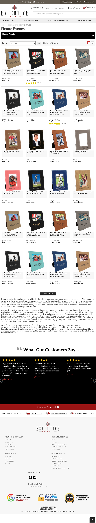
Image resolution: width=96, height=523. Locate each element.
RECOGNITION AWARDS (59, 461)
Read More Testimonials (47, 407)
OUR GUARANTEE (10, 447)
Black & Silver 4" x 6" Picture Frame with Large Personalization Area (13, 112)
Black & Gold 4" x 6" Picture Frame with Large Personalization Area (36, 71)
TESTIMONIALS (9, 449)
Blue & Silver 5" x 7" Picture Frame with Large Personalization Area (59, 274)
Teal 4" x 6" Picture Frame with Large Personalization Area (35, 112)
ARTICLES (8, 456)
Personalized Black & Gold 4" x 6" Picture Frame (35, 152)
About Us (54, 8)
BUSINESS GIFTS (56, 456)
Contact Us (62, 8)
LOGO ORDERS (9, 461)
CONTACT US (9, 442)
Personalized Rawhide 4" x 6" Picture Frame (59, 152)
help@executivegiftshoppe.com (38, 486)
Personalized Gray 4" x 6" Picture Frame (82, 152)
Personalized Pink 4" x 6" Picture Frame (12, 192)
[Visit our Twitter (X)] (35, 477)
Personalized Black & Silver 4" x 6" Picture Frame (36, 192)
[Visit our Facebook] (30, 477)
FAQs (53, 440)
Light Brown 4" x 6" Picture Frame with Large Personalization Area (12, 71)
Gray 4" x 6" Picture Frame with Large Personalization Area (82, 71)
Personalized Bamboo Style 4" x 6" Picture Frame (83, 192)
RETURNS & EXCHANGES (59, 444)
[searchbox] (64, 13)
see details (90, 2)
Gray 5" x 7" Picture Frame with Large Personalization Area (82, 234)
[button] (90, 42)
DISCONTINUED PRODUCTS (60, 468)
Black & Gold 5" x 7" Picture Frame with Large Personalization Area (36, 234)
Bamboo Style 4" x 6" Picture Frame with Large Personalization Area (82, 112)
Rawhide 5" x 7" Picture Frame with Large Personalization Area (58, 234)
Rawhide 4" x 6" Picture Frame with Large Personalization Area (58, 71)
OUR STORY (8, 444)
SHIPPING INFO (56, 442)
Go (39, 43)
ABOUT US (8, 440)
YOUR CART (91, 8)
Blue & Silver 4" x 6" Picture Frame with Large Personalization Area (59, 112)
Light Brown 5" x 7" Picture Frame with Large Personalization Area (12, 234)
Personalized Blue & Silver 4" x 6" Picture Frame (59, 192)
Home (47, 8)
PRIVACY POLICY (57, 449)
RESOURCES (8, 459)
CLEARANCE (55, 466)
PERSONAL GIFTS (57, 459)
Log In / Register (74, 8)
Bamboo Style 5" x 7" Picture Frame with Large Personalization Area (82, 274)
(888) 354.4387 (38, 8)
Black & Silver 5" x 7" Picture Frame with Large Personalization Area (13, 274)
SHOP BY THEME (57, 463)
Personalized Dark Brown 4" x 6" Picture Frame (13, 152)
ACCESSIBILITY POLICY (59, 447)
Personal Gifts (12, 25)
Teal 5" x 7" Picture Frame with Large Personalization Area (35, 274)
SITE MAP (7, 463)
